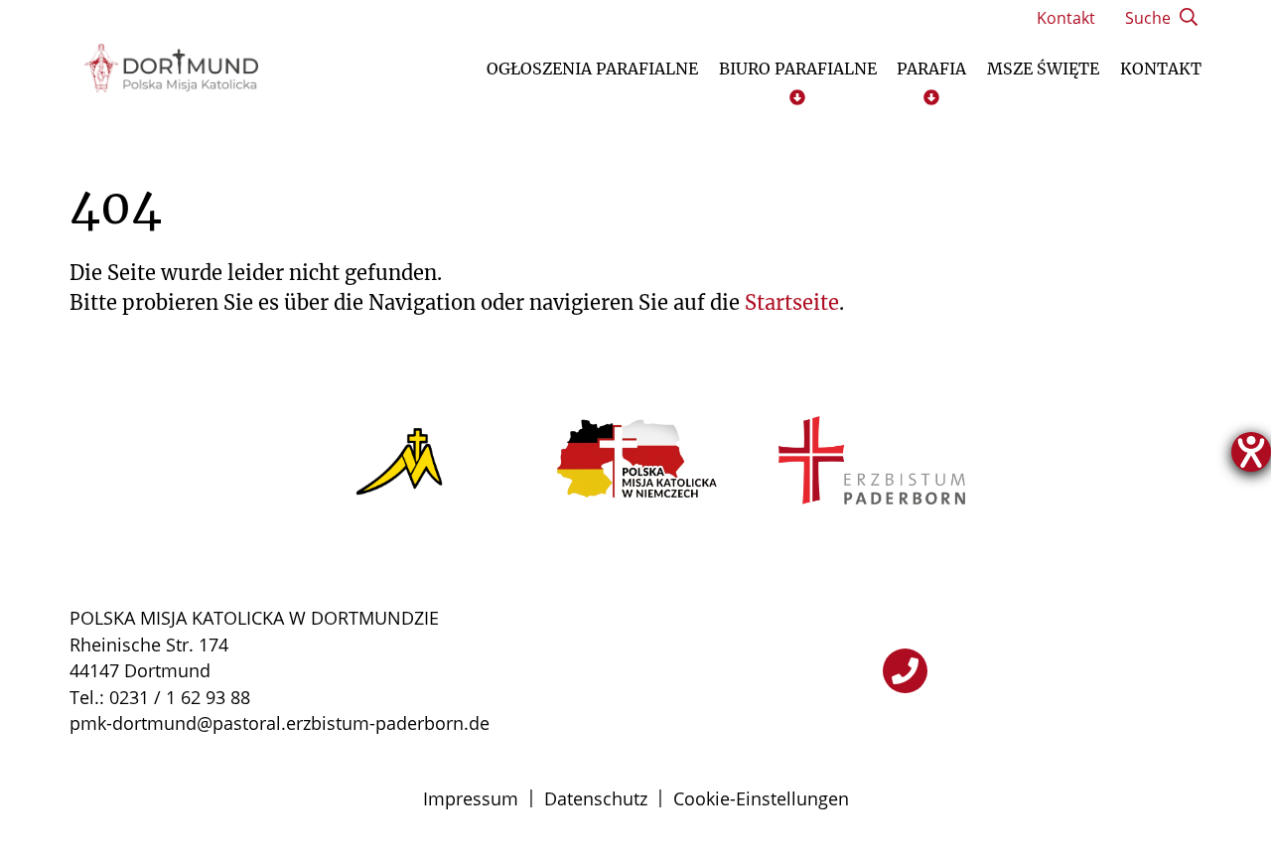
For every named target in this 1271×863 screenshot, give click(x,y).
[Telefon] (905, 670)
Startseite (792, 302)
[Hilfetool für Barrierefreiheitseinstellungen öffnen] (1251, 452)
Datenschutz (595, 798)
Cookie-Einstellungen (761, 798)
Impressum (470, 798)
